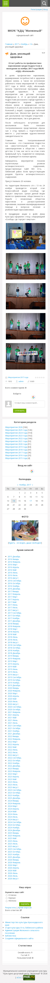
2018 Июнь (13, 637)
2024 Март (12, 806)
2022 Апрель (13, 744)
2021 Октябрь (14, 728)
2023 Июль (13, 784)
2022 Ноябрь (13, 763)
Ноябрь (24, 44)
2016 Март (12, 564)
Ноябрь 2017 (25, 484)
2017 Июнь (13, 605)
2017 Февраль (14, 594)
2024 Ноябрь (13, 827)
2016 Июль (13, 575)
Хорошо (12, 898)
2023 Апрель (13, 776)
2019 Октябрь (14, 680)
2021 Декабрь (14, 733)
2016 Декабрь (14, 588)
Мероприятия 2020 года (16, 444)
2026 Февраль (14, 862)
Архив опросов (25, 907)
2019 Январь (13, 656)
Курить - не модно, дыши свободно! (25, 543)
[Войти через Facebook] (24, 397)
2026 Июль (13, 876)
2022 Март (12, 741)
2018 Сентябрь (14, 645)
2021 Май (12, 717)
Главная (9, 44)
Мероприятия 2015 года (16, 458)
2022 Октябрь (14, 760)
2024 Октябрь (14, 825)
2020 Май (12, 698)
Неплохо (12, 901)
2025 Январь (13, 833)
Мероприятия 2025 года (16, 430)
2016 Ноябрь (13, 586)
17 (31, 501)
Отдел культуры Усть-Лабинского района (24, 927)
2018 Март (12, 629)
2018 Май (12, 634)
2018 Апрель (13, 631)
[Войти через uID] (15, 397)
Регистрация (36, 9)
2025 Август (13, 846)
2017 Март (12, 596)
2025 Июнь (13, 841)
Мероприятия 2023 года (16, 435)
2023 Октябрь (14, 792)
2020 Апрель (13, 696)
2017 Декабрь (14, 621)
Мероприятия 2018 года (16, 449)
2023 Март (12, 774)
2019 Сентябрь (14, 677)
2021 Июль (13, 723)
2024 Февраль (14, 803)
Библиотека (10, 935)
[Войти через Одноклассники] (38, 397)
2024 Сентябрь (14, 822)
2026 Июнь (13, 873)
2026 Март (12, 865)
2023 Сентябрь (14, 790)
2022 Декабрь (14, 766)
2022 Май (12, 747)
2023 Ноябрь (13, 795)
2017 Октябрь (14, 615)
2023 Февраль (14, 771)
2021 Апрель (13, 715)
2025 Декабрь (14, 857)
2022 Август (13, 755)
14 (31, 44)
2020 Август (13, 704)
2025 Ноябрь (13, 854)
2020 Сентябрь (14, 707)
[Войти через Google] (33, 397)
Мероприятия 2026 (14, 427)
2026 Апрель (13, 868)
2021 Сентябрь (14, 725)
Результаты (10, 907)
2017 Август (13, 610)
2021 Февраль (14, 712)
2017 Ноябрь (13, 618)
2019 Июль (13, 672)
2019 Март (12, 661)
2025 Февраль (14, 835)
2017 (17, 44)
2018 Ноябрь (13, 650)
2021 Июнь (13, 720)
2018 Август (13, 642)
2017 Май (12, 602)
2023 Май (12, 779)
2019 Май (12, 666)
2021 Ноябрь (13, 731)
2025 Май (12, 838)
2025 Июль (13, 843)
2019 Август (13, 674)
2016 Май (12, 570)
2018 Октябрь (14, 647)
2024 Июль (13, 817)
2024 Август (13, 819)
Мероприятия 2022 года (16, 438)
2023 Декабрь (14, 798)
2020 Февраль (14, 690)
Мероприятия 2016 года (16, 455)
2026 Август (13, 878)
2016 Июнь (13, 572)
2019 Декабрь (14, 685)
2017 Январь (13, 591)
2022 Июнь (13, 749)
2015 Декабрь (14, 556)
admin (21, 381)
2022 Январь (13, 736)
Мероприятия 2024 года (16, 433)
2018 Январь (13, 623)
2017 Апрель (13, 599)
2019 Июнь (13, 669)
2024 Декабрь (14, 830)
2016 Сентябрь (14, 580)
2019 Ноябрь (13, 682)
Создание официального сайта (19, 938)
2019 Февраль (14, 658)
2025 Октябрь (14, 851)
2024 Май (12, 811)
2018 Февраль (14, 626)
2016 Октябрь (14, 583)
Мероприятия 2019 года (16, 447)
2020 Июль (13, 701)
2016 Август (13, 578)
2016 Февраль (14, 562)
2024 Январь (13, 800)
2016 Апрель (13, 567)
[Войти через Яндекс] (29, 397)
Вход (45, 9)
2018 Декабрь (14, 653)
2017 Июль (13, 607)
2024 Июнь (13, 814)
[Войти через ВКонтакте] (20, 397)
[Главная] (25, 24)
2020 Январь (13, 688)
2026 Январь (13, 859)
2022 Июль (13, 752)
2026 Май (12, 870)
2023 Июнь (13, 782)
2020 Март (12, 693)
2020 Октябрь (14, 709)
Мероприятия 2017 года (18, 377)
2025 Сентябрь (14, 849)
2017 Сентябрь (14, 613)
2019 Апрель (13, 664)
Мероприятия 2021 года (16, 441)
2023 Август (13, 787)
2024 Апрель (13, 808)
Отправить (20, 411)
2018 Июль (13, 639)
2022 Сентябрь (14, 758)
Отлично (12, 895)
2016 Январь (13, 559)
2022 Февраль (14, 739)
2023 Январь (13, 768)
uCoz (19, 977)
